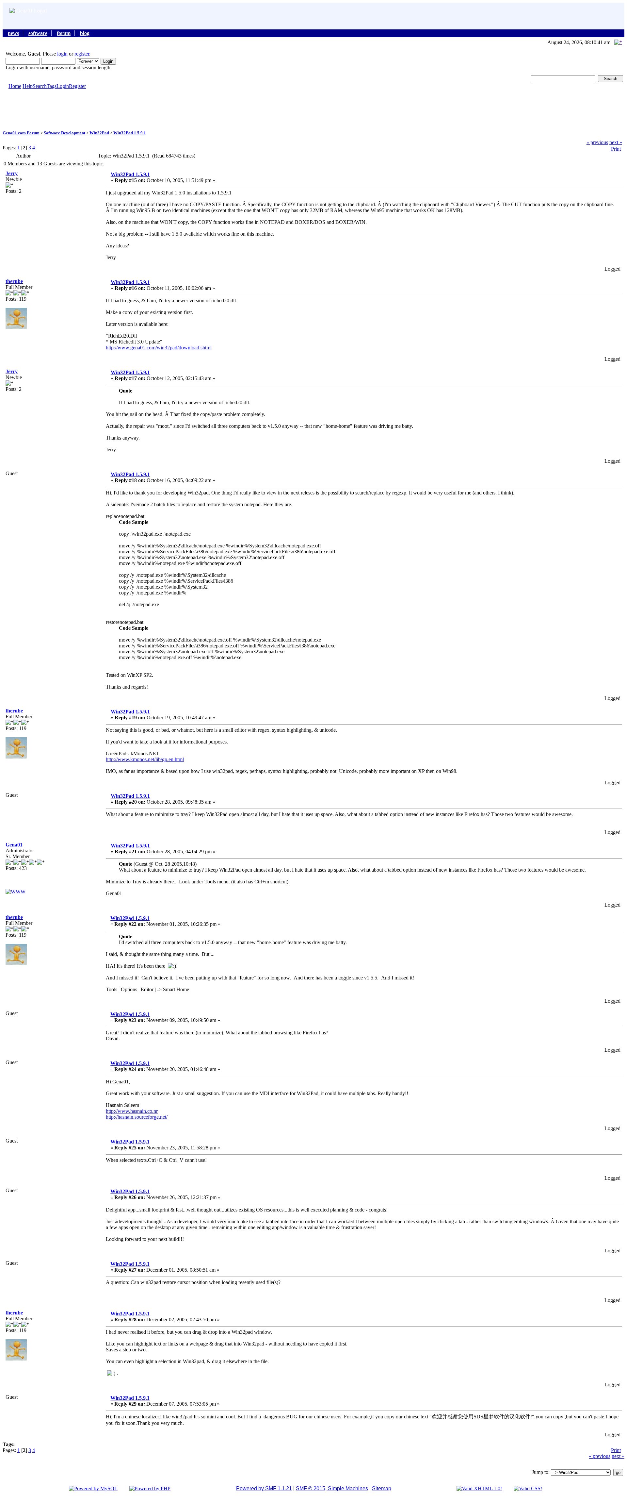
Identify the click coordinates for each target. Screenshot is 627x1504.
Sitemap (381, 1488)
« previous (597, 142)
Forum (64, 33)
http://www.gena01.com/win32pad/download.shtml (159, 347)
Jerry (12, 173)
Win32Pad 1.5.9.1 (129, 132)
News (13, 33)
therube (14, 281)
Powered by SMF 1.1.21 (264, 1488)
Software (37, 33)
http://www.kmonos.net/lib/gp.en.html (145, 759)
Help (28, 86)
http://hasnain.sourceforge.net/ (137, 1117)
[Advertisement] (313, 109)
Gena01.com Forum (21, 132)
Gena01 (14, 844)
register (81, 54)
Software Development (64, 132)
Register (77, 86)
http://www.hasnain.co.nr (132, 1111)
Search (40, 86)
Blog (84, 33)
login (62, 54)
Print (616, 149)
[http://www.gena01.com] (15, 891)
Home (14, 86)
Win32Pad (99, 132)
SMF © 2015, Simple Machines (332, 1488)
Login (62, 86)
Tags (51, 86)
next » (615, 142)
